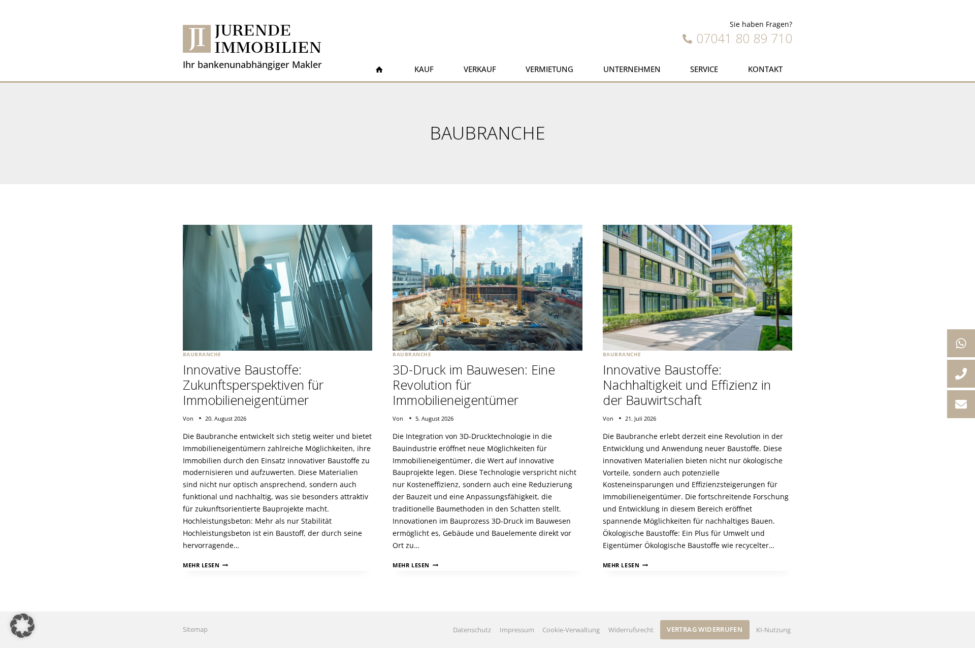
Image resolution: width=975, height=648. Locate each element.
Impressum (517, 629)
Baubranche (202, 354)
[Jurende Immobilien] (252, 39)
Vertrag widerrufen (704, 629)
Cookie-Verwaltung (571, 629)
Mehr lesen (205, 565)
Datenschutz (472, 629)
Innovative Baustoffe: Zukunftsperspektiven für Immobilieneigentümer (253, 384)
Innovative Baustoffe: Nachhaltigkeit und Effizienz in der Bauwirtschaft (687, 384)
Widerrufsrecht (631, 629)
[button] (22, 625)
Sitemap (195, 629)
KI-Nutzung (773, 629)
